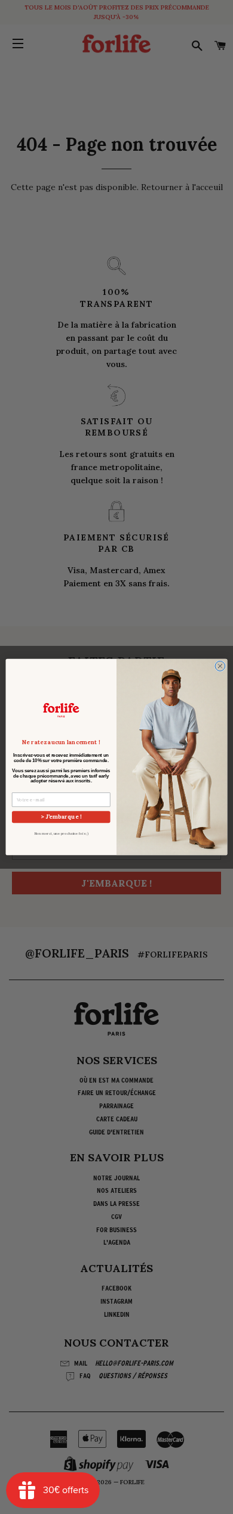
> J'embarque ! (61, 816)
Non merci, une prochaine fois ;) (61, 833)
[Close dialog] (220, 666)
